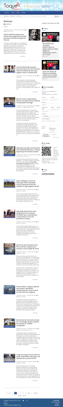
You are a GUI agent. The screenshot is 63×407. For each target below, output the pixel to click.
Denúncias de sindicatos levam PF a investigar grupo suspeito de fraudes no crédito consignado (27, 322)
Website (44, 102)
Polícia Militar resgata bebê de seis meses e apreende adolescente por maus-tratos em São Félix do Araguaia (27, 289)
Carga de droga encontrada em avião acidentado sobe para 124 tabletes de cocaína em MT (28, 356)
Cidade (52, 107)
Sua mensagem (46, 118)
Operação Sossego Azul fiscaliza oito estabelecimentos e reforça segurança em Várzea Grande (28, 150)
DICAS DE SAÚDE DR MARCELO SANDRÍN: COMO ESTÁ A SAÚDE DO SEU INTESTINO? (50, 74)
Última (35, 393)
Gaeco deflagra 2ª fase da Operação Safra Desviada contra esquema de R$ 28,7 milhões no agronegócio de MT (27, 183)
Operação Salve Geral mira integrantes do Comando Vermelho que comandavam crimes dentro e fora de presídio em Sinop (26, 215)
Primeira (9, 393)
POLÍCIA (18, 16)
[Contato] (23, 400)
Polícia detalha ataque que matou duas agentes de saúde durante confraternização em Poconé (15, 37)
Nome (44, 97)
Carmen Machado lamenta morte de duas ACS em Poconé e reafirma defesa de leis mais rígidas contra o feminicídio (28, 70)
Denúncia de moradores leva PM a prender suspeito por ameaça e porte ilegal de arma (27, 247)
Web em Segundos (56, 404)
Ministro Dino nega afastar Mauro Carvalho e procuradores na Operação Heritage (28, 101)
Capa (6, 16)
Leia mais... (22, 56)
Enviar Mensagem (46, 135)
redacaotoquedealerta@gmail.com (12, 405)
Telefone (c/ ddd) (45, 108)
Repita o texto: (44, 127)
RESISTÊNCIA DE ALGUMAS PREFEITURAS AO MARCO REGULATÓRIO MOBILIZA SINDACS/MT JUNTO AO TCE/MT (50, 49)
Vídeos (18, 12)
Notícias (7, 12)
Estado (58, 107)
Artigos (13, 12)
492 (29, 393)
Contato (23, 12)
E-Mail (53, 97)
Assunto (44, 113)
